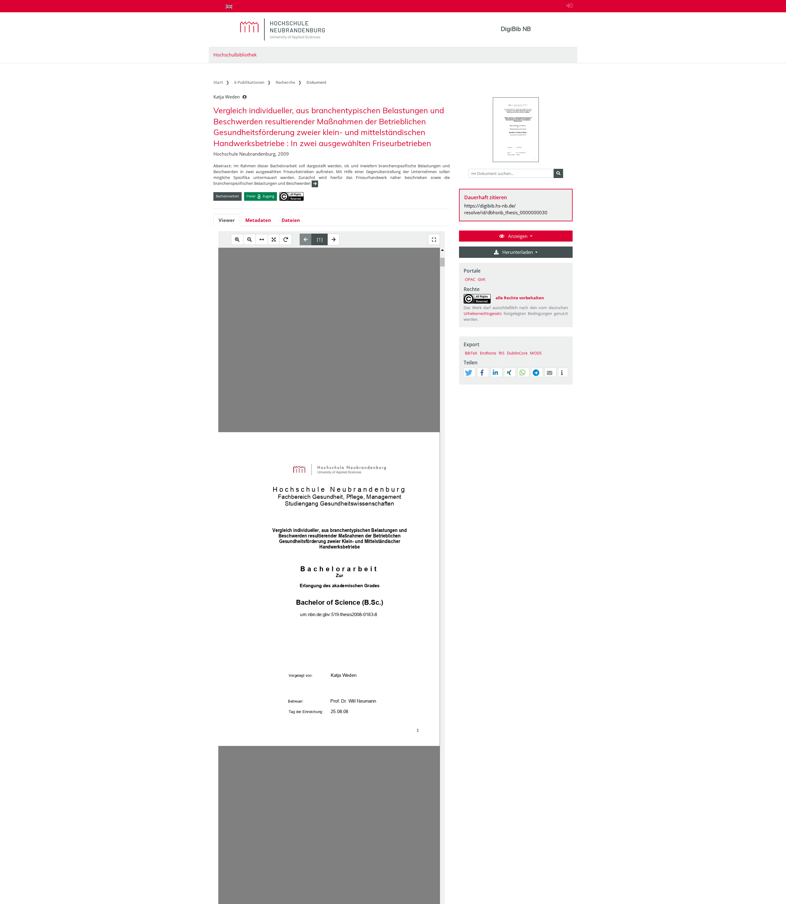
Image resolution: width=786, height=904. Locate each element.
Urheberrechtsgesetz (483, 313)
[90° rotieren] (285, 239)
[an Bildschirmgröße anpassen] (274, 239)
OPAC (470, 279)
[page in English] (229, 6)
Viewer (227, 220)
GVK (481, 279)
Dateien (291, 220)
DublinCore (517, 353)
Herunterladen (517, 252)
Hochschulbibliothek (235, 55)
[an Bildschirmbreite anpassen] (261, 239)
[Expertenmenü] (568, 384)
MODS (536, 353)
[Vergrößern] (237, 239)
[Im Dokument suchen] (558, 173)
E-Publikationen (249, 82)
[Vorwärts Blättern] (334, 239)
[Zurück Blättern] (306, 239)
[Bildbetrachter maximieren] (434, 239)
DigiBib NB (516, 29)
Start (218, 82)
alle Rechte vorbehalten (520, 298)
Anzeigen (518, 236)
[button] (468, 372)
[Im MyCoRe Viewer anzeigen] (516, 129)
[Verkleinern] (249, 239)
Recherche (285, 82)
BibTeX (471, 353)
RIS (501, 353)
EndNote (488, 353)
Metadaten (258, 220)
